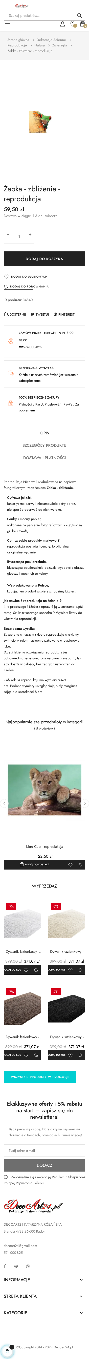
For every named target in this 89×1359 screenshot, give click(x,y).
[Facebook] (5, 1266)
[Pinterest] (16, 1266)
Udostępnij (16, 314)
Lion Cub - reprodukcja (44, 846)
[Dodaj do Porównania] (80, 865)
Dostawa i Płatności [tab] (44, 458)
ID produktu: (13, 299)
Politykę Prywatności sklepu (24, 1182)
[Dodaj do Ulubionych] (70, 865)
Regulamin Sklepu (65, 1177)
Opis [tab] (44, 433)
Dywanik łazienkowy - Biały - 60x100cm (22, 951)
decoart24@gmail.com (20, 1245)
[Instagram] (28, 1266)
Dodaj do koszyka (44, 258)
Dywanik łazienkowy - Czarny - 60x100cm (67, 1037)
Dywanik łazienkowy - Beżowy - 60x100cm (22, 1037)
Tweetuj (42, 314)
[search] (79, 16)
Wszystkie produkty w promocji (40, 1077)
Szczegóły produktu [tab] (44, 445)
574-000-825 (32, 347)
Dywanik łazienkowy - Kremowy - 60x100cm (67, 951)
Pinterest (66, 314)
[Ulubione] (72, 23)
